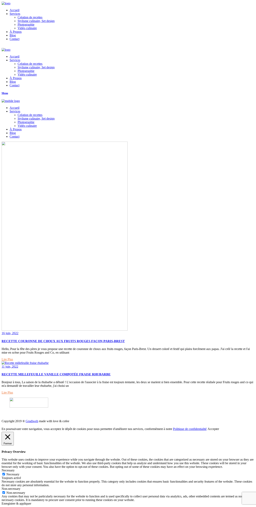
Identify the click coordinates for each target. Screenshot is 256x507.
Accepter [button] (213, 429)
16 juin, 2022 (10, 333)
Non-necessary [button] (11, 488)
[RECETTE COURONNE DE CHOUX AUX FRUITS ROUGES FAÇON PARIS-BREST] (65, 329)
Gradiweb (32, 421)
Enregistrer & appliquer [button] (16, 503)
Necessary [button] (8, 470)
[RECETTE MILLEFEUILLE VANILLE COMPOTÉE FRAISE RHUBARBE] (25, 363)
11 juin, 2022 (10, 366)
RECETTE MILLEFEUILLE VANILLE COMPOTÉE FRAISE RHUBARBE (56, 374)
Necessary (12, 474)
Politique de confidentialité (190, 429)
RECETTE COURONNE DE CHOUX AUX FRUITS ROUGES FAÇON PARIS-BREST (63, 341)
